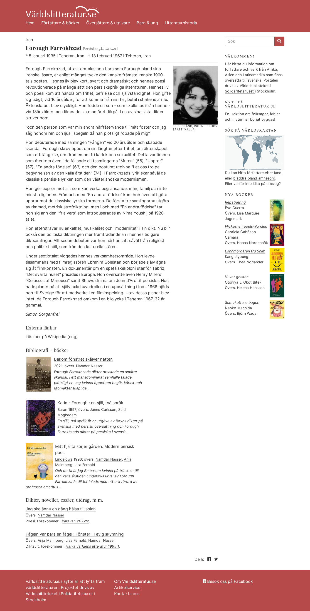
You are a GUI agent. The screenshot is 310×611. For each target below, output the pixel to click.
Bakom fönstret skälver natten (83, 359)
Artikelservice (127, 587)
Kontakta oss (126, 593)
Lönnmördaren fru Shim (245, 251)
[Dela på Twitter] (215, 559)
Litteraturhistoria (181, 22)
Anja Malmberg (51, 540)
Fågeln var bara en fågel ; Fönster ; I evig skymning (75, 534)
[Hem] (151, 9)
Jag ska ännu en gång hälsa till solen (61, 508)
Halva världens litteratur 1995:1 (92, 546)
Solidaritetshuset (240, 91)
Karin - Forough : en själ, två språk (90, 402)
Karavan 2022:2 (75, 521)
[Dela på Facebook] (208, 559)
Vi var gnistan (236, 276)
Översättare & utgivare (108, 22)
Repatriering (235, 202)
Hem (30, 22)
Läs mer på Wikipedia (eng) (52, 336)
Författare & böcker (60, 22)
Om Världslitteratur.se (135, 581)
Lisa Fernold (84, 464)
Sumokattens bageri (242, 302)
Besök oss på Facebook (230, 581)
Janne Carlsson (103, 409)
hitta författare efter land (259, 172)
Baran (62, 409)
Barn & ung (147, 22)
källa (190, 129)
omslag (272, 183)
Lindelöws (63, 459)
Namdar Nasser (89, 366)
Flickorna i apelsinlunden (246, 226)
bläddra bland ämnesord (254, 178)
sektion (237, 114)
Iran (29, 39)
